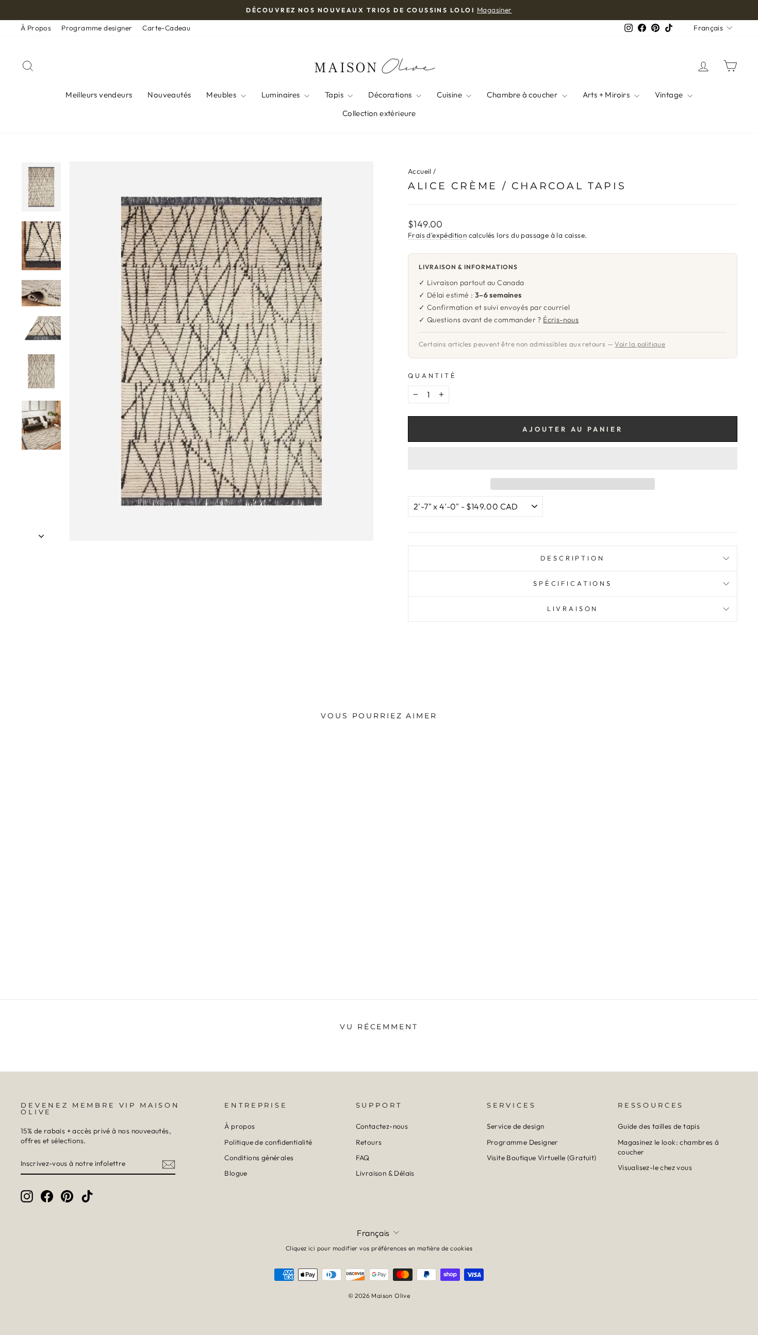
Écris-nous (561, 319)
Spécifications (572, 583)
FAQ (363, 1157)
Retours (369, 1142)
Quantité (432, 375)
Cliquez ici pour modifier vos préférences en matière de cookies (379, 1248)
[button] (572, 458)
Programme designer (96, 27)
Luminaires (281, 95)
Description (572, 558)
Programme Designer (522, 1142)
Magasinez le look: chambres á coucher (668, 1147)
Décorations (391, 95)
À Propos (36, 27)
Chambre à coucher (523, 95)
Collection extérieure (379, 113)
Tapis (335, 95)
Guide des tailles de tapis (659, 1126)
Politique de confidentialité (268, 1142)
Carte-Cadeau (166, 27)
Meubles (222, 95)
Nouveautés (169, 95)
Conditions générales (258, 1157)
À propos (239, 1126)
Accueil (420, 171)
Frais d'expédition (437, 235)
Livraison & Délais (385, 1173)
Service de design (516, 1126)
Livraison (573, 608)
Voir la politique (640, 344)
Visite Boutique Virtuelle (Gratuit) (542, 1157)
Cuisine (450, 95)
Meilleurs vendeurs (98, 95)
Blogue (235, 1173)
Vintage (670, 95)
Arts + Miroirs (607, 95)
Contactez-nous (382, 1126)
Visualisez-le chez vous (655, 1167)
